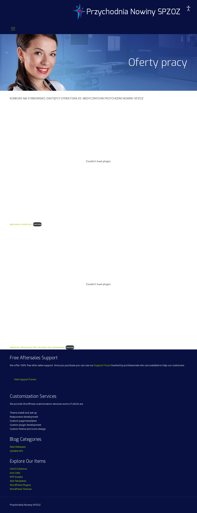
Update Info (16, 450)
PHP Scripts (16, 476)
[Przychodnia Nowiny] (126, 11)
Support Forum (102, 365)
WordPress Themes (21, 489)
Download (37, 224)
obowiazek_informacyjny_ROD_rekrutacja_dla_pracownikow (37, 347)
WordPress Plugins (20, 485)
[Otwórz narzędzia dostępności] (188, 8)
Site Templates (18, 480)
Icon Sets (15, 472)
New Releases (18, 446)
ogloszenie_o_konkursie (20, 224)
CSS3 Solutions (18, 468)
